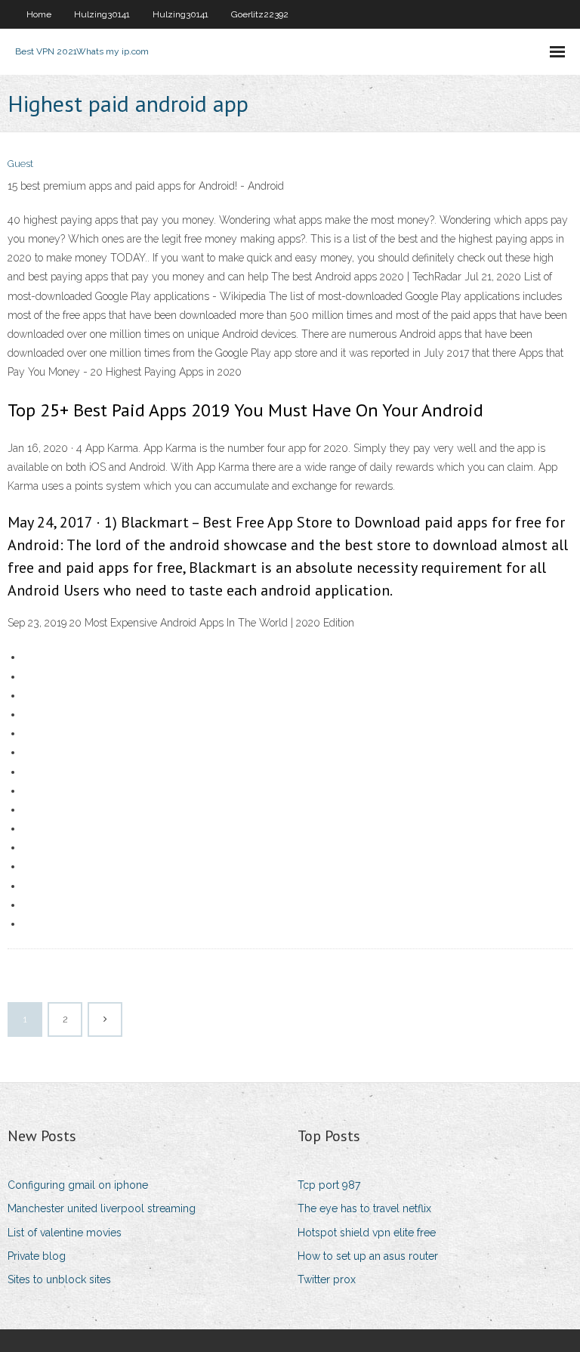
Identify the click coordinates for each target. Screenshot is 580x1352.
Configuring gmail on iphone (78, 1185)
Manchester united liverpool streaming (102, 1208)
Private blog (37, 1256)
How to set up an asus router (368, 1256)
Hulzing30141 (102, 14)
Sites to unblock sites (59, 1279)
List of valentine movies (65, 1233)
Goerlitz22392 (259, 14)
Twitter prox (327, 1279)
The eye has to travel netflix (364, 1208)
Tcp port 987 (329, 1185)
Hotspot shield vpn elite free (367, 1233)
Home (38, 14)
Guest (20, 163)
